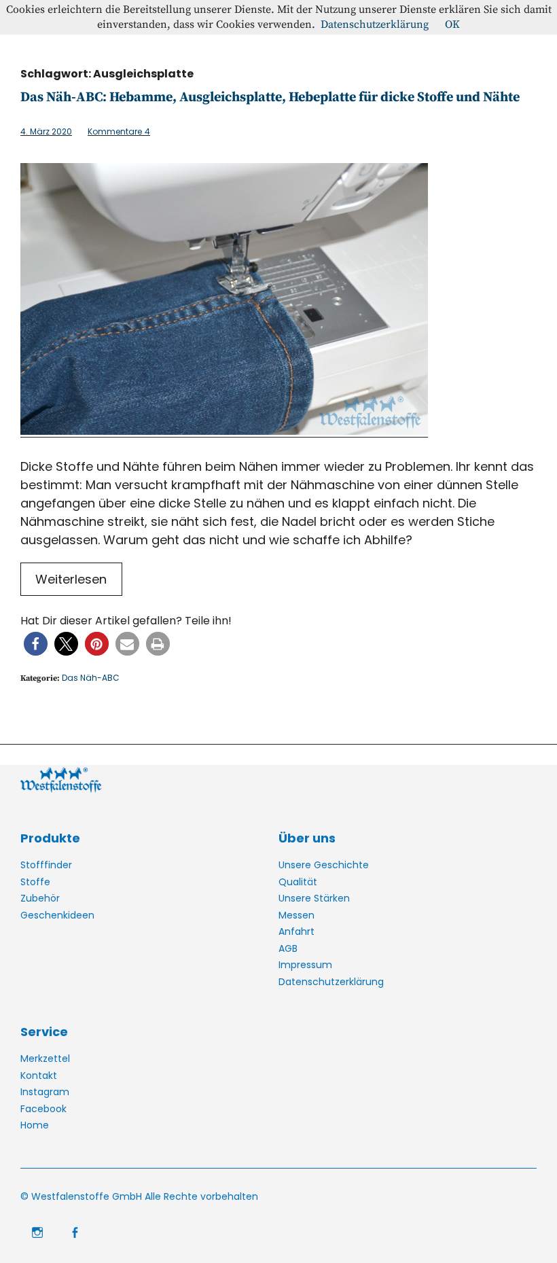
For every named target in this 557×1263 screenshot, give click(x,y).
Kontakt (38, 1075)
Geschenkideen (57, 915)
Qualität (297, 882)
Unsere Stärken (314, 898)
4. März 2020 (46, 131)
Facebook (43, 1109)
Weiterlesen (71, 579)
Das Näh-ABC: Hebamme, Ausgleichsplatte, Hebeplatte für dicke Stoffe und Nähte (270, 97)
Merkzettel (45, 1058)
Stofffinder (46, 865)
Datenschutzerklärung (331, 982)
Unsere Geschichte (323, 865)
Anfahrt (296, 931)
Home (34, 1125)
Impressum (305, 965)
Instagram (44, 1092)
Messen (296, 915)
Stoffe (35, 882)
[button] (36, 644)
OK (452, 24)
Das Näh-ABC (91, 677)
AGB (288, 948)
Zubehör (40, 898)
